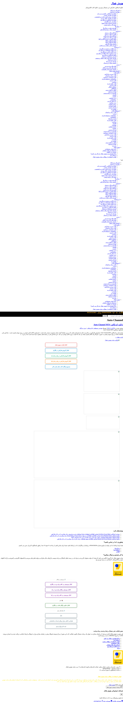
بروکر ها (117, 26)
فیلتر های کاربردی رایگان (109, 68)
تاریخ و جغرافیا (112, 118)
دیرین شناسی (112, 98)
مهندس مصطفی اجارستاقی (94, 328)
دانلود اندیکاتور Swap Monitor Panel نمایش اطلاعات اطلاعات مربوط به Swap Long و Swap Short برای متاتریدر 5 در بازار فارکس (85, 535)
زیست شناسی (112, 104)
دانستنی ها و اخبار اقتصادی (108, 69)
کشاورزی (113, 109)
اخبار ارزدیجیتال (112, 60)
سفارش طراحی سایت (110, 15)
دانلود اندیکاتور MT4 (111, 42)
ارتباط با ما (113, 155)
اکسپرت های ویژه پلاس (109, 37)
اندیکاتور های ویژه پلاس (109, 36)
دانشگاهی (113, 88)
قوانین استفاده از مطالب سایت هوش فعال (104, 157)
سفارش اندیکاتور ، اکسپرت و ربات (106, 13)
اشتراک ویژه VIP (115, 10)
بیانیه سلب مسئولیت (110, 149)
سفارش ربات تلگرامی (110, 21)
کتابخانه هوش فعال (114, 71)
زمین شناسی (112, 103)
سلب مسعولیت (115, 643)
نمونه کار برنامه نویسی (110, 25)
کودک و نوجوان (112, 91)
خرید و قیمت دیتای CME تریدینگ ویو (106, 53)
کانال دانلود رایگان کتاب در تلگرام (61, 605)
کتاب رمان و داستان (110, 75)
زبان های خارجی (111, 101)
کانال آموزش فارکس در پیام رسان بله (61, 356)
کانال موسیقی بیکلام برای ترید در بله (61, 590)
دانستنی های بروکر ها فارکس (108, 29)
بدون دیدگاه (83, 328)
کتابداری (114, 139)
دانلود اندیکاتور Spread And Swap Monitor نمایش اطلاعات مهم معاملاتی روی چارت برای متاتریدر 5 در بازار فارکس (88, 539)
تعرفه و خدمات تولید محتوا (109, 23)
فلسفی (114, 95)
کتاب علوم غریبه (111, 83)
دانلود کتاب (117, 72)
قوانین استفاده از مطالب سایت (111, 641)
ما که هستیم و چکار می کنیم (112, 638)
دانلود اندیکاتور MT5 (111, 40)
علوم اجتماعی (112, 106)
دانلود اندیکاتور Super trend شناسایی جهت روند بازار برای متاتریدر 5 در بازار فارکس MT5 (95, 537)
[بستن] (121, 694)
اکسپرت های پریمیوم (110, 34)
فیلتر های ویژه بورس (110, 66)
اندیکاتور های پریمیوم (110, 33)
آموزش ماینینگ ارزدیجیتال (109, 56)
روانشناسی (113, 99)
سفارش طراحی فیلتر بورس (108, 18)
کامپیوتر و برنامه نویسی (109, 93)
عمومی (114, 96)
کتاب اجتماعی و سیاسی (109, 77)
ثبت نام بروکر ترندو (61, 626)
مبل (61, 615)
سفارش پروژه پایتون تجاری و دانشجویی (105, 17)
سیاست (114, 82)
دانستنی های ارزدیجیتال (109, 63)
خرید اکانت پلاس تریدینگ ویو (108, 52)
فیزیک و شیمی (112, 107)
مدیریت (114, 146)
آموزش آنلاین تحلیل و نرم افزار (107, 45)
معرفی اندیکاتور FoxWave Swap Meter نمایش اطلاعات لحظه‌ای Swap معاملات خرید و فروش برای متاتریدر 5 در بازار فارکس (85, 534)
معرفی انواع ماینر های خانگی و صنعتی (105, 58)
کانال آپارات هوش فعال (61, 345)
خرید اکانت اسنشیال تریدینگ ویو (107, 50)
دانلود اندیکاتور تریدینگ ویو (109, 55)
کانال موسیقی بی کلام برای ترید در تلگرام (61, 584)
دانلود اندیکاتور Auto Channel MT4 (108, 325)
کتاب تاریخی (113, 80)
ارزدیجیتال (117, 47)
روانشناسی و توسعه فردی (109, 79)
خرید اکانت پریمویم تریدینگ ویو (107, 48)
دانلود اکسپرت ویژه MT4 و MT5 (107, 39)
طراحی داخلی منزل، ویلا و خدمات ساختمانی (61, 621)
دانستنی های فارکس (110, 44)
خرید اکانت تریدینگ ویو (113, 646)
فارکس (118, 31)
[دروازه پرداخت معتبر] (118, 575)
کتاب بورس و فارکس (110, 74)
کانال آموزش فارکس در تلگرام (61, 350)
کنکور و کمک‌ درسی (110, 90)
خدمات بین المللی (111, 152)
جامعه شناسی (112, 126)
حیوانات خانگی (112, 87)
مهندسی (114, 125)
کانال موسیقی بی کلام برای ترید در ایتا (61, 595)
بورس (118, 64)
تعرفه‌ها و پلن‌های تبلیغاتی (109, 150)
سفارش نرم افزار (115, 12)
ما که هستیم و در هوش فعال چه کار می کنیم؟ (103, 153)
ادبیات (114, 114)
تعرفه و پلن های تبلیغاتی (113, 645)
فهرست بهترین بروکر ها (109, 28)
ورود (118, 648)
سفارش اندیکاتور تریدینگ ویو (108, 20)
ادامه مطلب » (119, 337)
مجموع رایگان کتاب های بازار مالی (61, 367)
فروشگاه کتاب (116, 110)
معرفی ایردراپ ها (111, 61)
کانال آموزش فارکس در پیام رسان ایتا (61, 361)
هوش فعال (117, 3)
